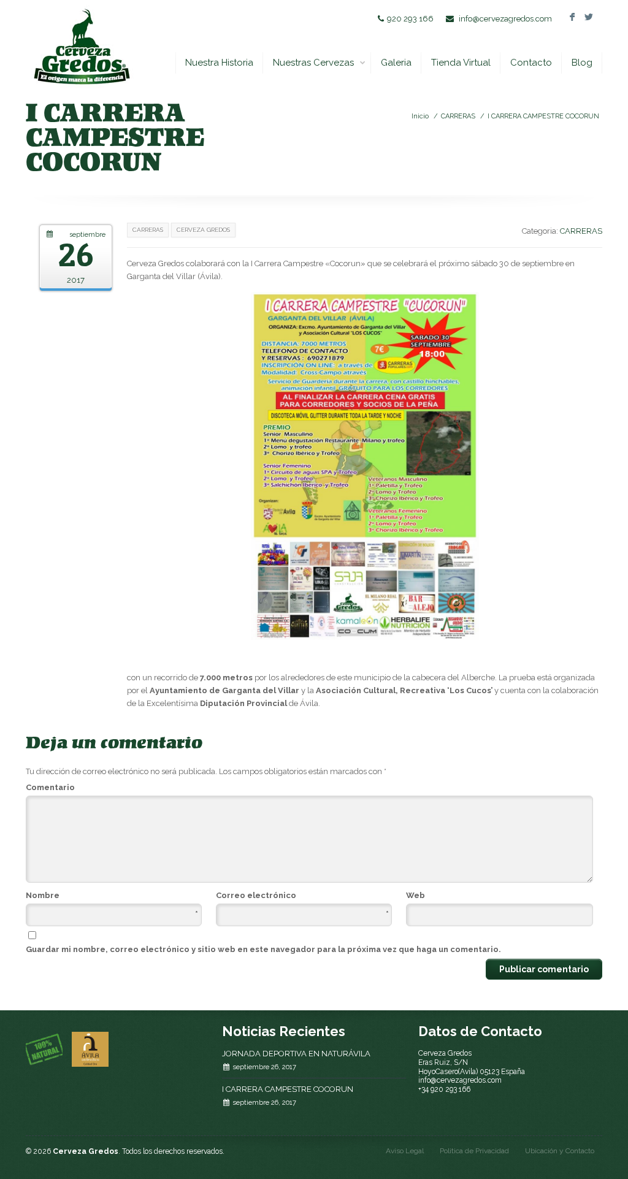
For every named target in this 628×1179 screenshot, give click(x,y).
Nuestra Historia (219, 62)
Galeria (396, 62)
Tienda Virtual (461, 62)
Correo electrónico (302, 896)
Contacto (531, 62)
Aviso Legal (405, 1150)
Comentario (50, 787)
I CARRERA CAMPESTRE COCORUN (543, 116)
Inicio (420, 116)
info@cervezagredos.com (505, 18)
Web (415, 895)
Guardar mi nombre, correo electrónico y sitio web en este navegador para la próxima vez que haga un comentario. (263, 949)
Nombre (112, 896)
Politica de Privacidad (474, 1150)
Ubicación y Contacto (559, 1150)
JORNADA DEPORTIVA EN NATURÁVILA (296, 1053)
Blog (582, 62)
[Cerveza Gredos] (81, 46)
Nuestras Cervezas (313, 62)
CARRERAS (458, 116)
